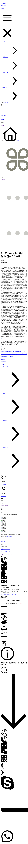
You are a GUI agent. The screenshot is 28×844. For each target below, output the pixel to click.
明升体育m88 (9, 536)
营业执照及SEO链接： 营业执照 (8, 594)
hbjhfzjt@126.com (4, 505)
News (3, 119)
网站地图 (3, 541)
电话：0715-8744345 (5, 551)
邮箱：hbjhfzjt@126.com (6, 554)
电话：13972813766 (5, 549)
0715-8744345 (4, 3)
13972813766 (4, 5)
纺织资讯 (3, 125)
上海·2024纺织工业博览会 (7, 356)
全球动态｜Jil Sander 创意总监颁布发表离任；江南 (13, 351)
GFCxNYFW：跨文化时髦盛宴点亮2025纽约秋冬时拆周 (14, 354)
